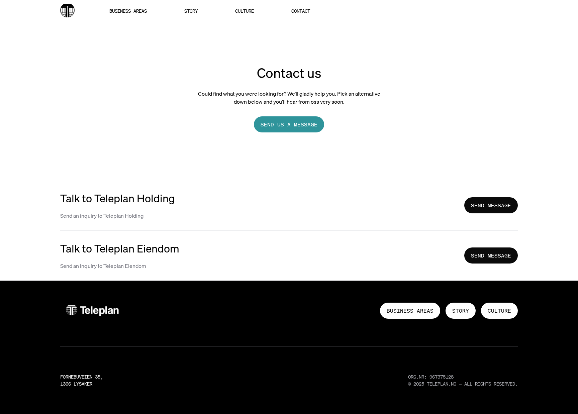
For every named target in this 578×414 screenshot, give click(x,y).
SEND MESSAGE (491, 205)
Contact (300, 11)
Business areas (128, 11)
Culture (244, 11)
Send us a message (289, 124)
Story (191, 11)
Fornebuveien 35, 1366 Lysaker (81, 380)
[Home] (67, 10)
